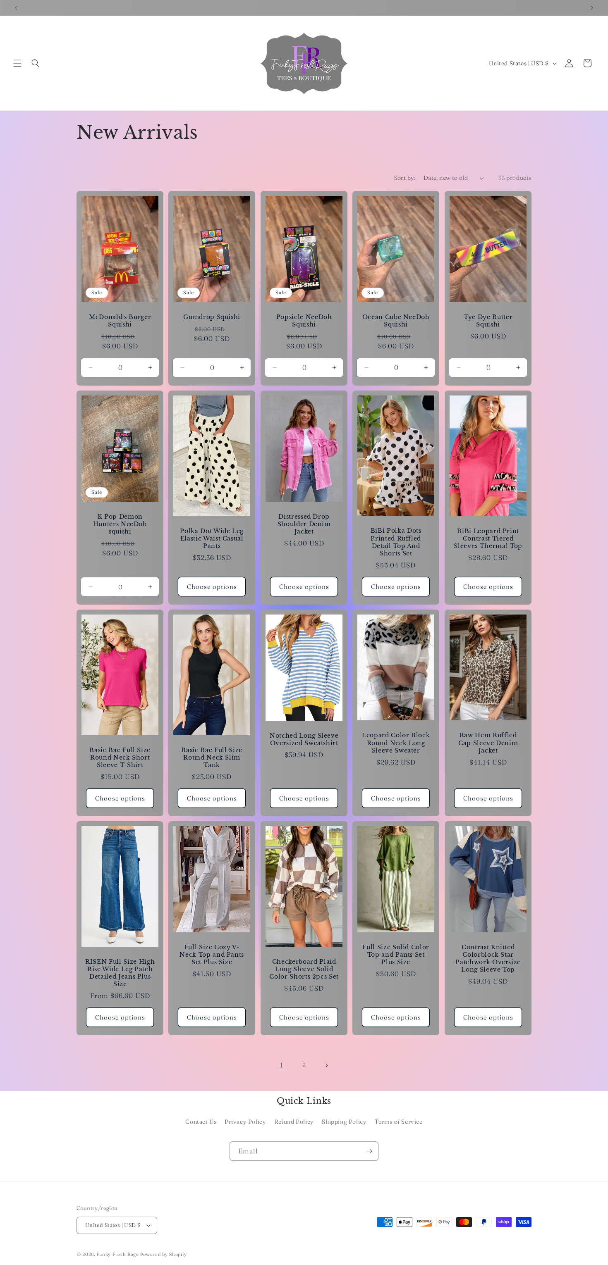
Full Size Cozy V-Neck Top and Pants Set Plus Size (212, 954)
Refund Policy (294, 1121)
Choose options (212, 587)
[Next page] (326, 1065)
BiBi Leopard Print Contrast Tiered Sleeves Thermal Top (488, 538)
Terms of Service (399, 1121)
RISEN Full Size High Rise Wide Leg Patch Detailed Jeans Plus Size (120, 973)
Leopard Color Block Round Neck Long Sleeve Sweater (396, 743)
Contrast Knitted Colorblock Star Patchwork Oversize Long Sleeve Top (488, 958)
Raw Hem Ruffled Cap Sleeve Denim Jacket (488, 743)
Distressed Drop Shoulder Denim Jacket (303, 524)
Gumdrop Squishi (212, 317)
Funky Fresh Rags (118, 1254)
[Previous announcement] (16, 8)
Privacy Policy (245, 1121)
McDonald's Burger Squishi (120, 320)
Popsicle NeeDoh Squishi (304, 320)
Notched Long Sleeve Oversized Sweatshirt (304, 739)
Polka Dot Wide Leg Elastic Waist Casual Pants (212, 538)
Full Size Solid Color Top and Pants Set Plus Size (395, 954)
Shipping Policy (344, 1121)
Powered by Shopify (163, 1254)
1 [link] (281, 1065)
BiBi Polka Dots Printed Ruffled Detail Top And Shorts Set (396, 542)
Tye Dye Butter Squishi (488, 320)
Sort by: (404, 177)
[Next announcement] (592, 8)
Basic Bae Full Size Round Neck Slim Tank (212, 757)
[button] (17, 63)
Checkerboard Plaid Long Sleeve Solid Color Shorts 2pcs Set (304, 969)
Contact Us (200, 1121)
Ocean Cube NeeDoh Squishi (396, 320)
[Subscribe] (369, 1151)
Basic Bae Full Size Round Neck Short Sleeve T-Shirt (120, 757)
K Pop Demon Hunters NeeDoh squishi (120, 524)
